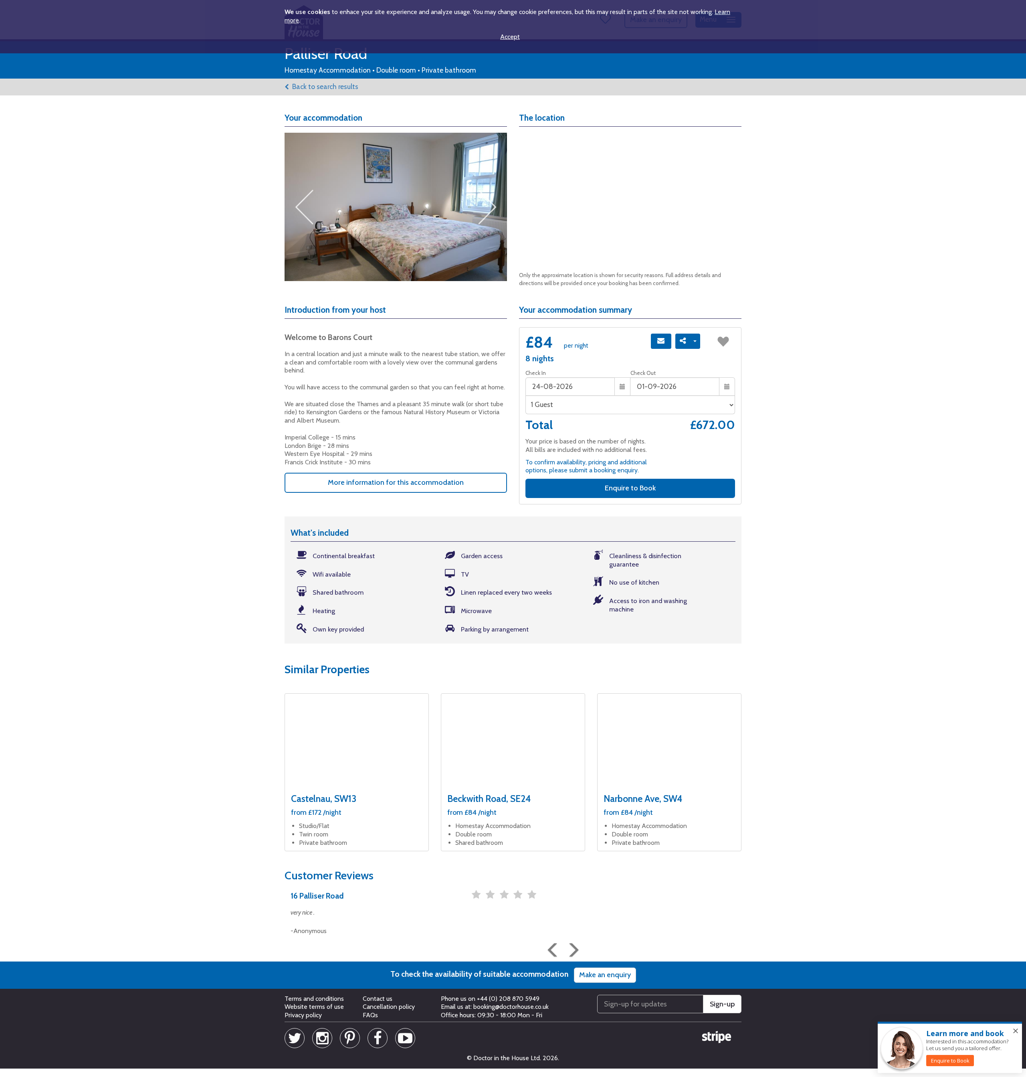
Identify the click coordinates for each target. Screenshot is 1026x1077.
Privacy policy (303, 1015)
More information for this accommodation (396, 482)
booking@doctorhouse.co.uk (511, 1006)
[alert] (950, 1047)
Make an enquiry (605, 974)
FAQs (370, 1015)
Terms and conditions (314, 998)
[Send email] (661, 341)
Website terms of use (314, 1006)
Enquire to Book (630, 488)
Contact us (377, 998)
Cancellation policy (389, 1006)
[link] (950, 1060)
